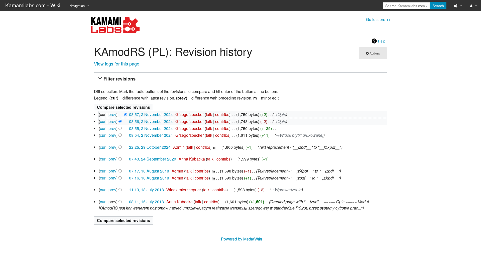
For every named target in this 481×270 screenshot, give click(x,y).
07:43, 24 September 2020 (152, 159)
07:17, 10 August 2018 (149, 171)
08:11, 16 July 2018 (146, 201)
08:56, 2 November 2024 (151, 121)
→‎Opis (280, 114)
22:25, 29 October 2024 (150, 147)
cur (102, 121)
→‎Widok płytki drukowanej (299, 135)
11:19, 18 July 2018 (146, 189)
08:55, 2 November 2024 (151, 128)
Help (381, 41)
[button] (239, 79)
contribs (222, 114)
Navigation (77, 5)
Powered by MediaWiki (241, 239)
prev (112, 114)
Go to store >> (378, 19)
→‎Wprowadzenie (286, 189)
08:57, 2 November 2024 (151, 114)
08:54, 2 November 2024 (151, 135)
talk (209, 114)
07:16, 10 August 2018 (149, 178)
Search (438, 5)
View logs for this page (116, 63)
